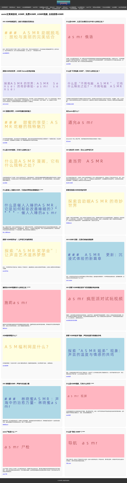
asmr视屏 (68, 415)
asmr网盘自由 (81, 7)
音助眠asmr (69, 222)
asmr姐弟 (68, 376)
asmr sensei (5, 103)
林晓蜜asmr (5, 424)
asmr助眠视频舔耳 (26, 7)
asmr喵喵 (114, 7)
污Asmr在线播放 (106, 7)
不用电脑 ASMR (70, 104)
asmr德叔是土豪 (56, 8)
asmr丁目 (88, 7)
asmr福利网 (5, 365)
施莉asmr (5, 328)
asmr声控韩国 (73, 8)
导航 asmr (68, 463)
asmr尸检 (5, 474)
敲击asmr (52, 7)
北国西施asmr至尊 (43, 7)
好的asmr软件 (65, 8)
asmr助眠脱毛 (6, 53)
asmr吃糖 (5, 142)
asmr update (69, 280)
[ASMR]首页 (5, 7)
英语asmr (65, 7)
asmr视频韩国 (72, 7)
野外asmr (59, 7)
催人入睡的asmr (6, 232)
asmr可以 (35, 7)
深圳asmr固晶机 (96, 7)
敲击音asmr (12, 7)
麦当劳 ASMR (69, 182)
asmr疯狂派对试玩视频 (71, 320)
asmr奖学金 (5, 271)
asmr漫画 (5, 182)
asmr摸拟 (48, 8)
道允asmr (68, 141)
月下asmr (81, 8)
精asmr (18, 7)
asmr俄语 (68, 63)
